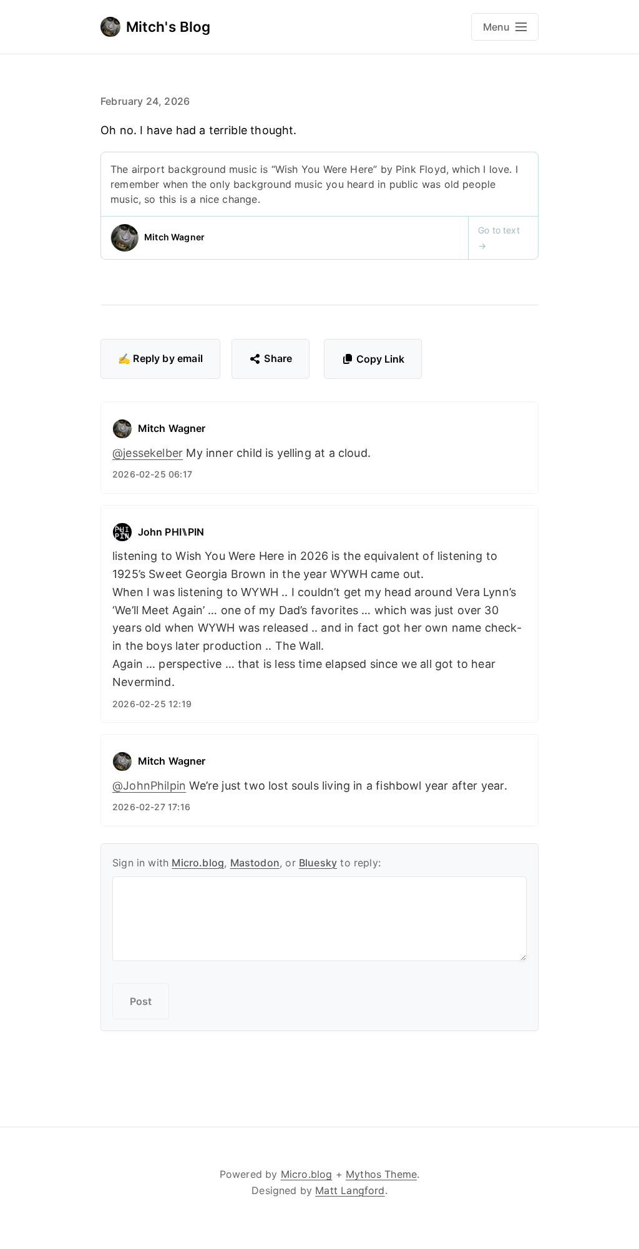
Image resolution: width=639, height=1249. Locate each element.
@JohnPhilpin (149, 785)
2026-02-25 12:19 (152, 703)
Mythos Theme (381, 1174)
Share (278, 358)
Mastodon (255, 862)
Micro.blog (198, 862)
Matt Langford (349, 1190)
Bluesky (318, 862)
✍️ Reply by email (160, 358)
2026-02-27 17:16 (151, 806)
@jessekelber (147, 452)
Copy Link (380, 359)
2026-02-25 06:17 (152, 474)
